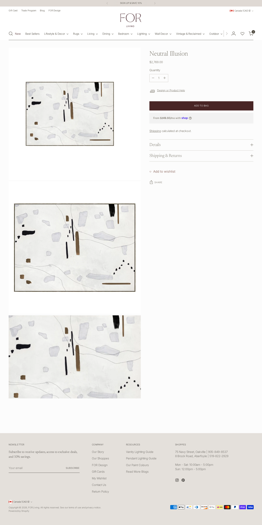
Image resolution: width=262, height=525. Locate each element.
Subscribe (73, 468)
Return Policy (100, 491)
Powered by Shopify (19, 511)
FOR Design (100, 465)
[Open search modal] (11, 33)
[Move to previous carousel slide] (241, 426)
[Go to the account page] (233, 33)
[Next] (155, 3)
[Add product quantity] (164, 78)
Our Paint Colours (137, 465)
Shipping (155, 131)
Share (158, 182)
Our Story (98, 452)
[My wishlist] (242, 33)
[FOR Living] (131, 20)
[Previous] (107, 3)
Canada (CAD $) (242, 10)
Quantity (154, 70)
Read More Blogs (137, 471)
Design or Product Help (171, 90)
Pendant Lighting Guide (141, 458)
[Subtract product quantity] (153, 78)
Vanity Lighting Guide (139, 452)
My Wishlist (99, 478)
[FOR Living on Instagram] (177, 480)
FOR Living (33, 507)
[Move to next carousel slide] (250, 426)
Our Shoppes (100, 458)
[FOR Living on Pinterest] (183, 480)
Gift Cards (98, 471)
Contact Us (99, 485)
